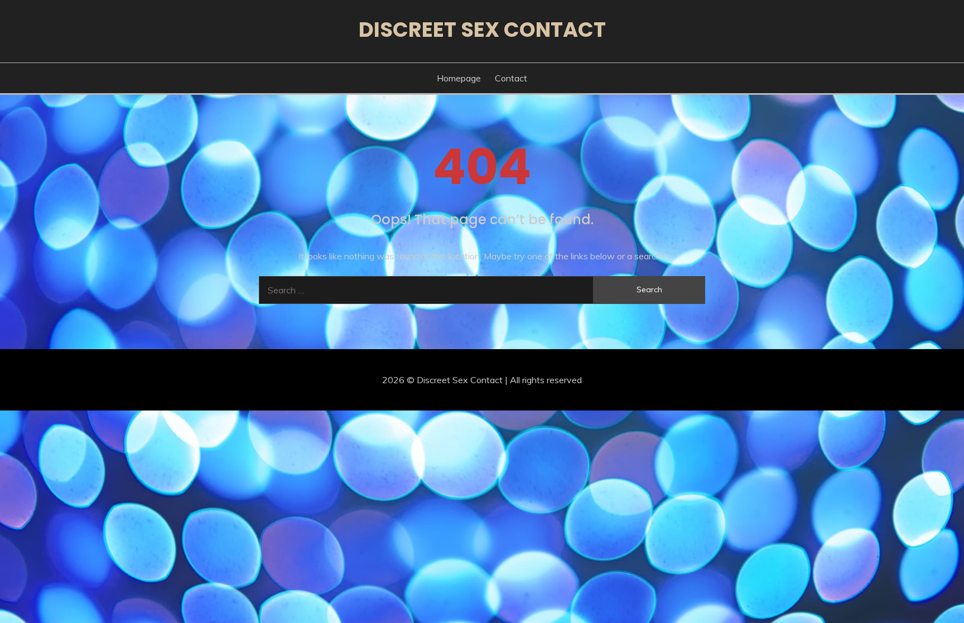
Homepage (459, 78)
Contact (511, 78)
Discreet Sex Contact (482, 29)
